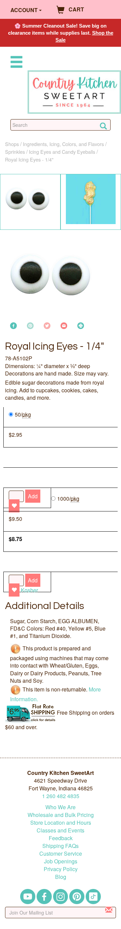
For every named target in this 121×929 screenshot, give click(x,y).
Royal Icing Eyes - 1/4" (29, 159)
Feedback (61, 838)
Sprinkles (15, 151)
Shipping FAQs (60, 846)
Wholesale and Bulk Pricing (61, 815)
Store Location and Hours (60, 822)
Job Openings (60, 861)
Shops (12, 143)
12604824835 (60, 796)
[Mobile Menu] (15, 63)
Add (33, 580)
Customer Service (60, 853)
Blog (60, 877)
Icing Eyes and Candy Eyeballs (62, 151)
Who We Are (60, 807)
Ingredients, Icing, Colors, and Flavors (63, 143)
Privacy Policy (61, 869)
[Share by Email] (64, 325)
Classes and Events (60, 830)
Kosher (29, 590)
